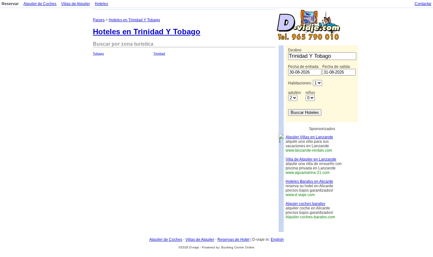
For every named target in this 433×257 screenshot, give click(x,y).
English (277, 239)
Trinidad (159, 53)
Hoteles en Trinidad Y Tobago (134, 20)
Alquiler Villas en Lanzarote (309, 137)
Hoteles (101, 4)
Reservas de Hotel (233, 239)
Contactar (423, 4)
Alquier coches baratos (305, 203)
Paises (99, 20)
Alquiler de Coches (39, 4)
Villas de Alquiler (75, 4)
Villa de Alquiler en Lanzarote (311, 159)
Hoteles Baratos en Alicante (309, 181)
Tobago (98, 53)
